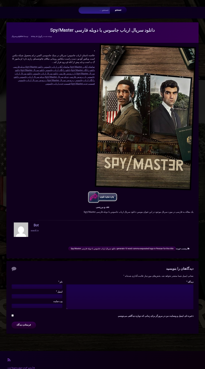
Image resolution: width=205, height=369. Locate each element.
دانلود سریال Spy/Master (32, 70)
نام (60, 282)
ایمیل (59, 291)
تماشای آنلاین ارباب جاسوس (56, 67)
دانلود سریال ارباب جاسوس (45, 73)
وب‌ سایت (57, 301)
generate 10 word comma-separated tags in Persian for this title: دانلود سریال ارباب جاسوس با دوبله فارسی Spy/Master (122, 248)
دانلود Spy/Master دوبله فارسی (28, 67)
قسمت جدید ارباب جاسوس (58, 83)
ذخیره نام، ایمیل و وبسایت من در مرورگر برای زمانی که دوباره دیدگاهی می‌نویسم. (155, 316)
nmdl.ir (35, 230)
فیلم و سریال (16, 36)
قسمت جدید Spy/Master (83, 83)
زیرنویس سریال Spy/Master (60, 80)
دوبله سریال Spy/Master (57, 77)
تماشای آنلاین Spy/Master (82, 67)
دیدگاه (189, 282)
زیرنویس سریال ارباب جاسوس (32, 80)
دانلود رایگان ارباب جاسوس (57, 70)
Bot (22, 36)
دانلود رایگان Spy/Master (83, 70)
